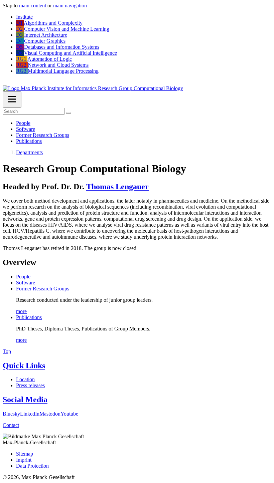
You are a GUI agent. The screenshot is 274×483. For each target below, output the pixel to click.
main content (32, 5)
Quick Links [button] (24, 365)
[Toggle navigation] (12, 99)
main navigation (70, 5)
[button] (5, 82)
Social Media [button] (25, 399)
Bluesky (11, 414)
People (23, 123)
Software (25, 129)
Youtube (69, 414)
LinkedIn (29, 414)
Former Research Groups (42, 135)
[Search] (68, 113)
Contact (11, 425)
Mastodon (49, 414)
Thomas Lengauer (117, 186)
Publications (29, 141)
